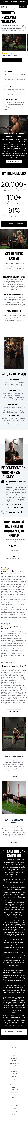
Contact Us (14, 1058)
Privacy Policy (14, 1084)
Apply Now (14, 1076)
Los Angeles (14, 1100)
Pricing (14, 1052)
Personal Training (14, 1063)
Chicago (14, 1097)
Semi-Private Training (14, 1066)
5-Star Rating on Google (9, 55)
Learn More (14, 1073)
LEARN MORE (14, 776)
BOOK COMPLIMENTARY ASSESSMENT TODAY (14, 224)
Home (14, 1047)
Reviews (14, 1050)
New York (14, 1102)
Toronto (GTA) (14, 1089)
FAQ (14, 1068)
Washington (14, 1108)
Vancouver (14, 1092)
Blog (14, 1055)
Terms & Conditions (14, 1082)
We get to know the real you (16, 483)
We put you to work (14, 512)
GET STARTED (23, 6)
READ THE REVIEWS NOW (14, 161)
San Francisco (14, 1105)
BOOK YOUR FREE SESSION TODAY (12, 60)
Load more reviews (14, 711)
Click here (13, 1025)
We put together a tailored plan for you (14, 505)
